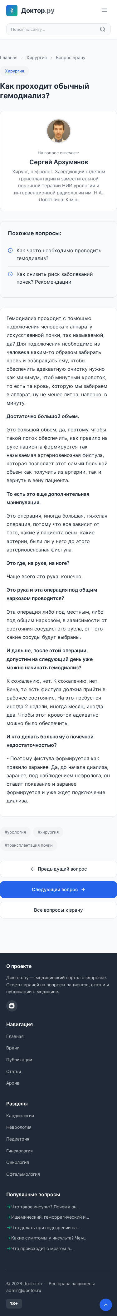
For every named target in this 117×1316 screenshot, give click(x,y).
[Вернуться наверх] (106, 1305)
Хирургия (37, 57)
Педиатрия (17, 1139)
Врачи (12, 1047)
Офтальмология (23, 1174)
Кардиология (20, 1115)
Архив (12, 1083)
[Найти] (102, 29)
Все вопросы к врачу (58, 910)
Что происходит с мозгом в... (42, 1248)
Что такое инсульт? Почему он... (45, 1206)
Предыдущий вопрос (62, 869)
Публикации (19, 1059)
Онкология (17, 1162)
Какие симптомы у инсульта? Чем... (49, 1237)
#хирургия (48, 832)
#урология (15, 832)
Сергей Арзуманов (58, 162)
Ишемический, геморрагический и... (50, 1217)
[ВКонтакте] (11, 1005)
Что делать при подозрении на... (45, 1227)
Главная (8, 57)
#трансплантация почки (29, 845)
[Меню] (104, 10)
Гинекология (19, 1150)
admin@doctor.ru (23, 1290)
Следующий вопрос (55, 889)
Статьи (13, 1071)
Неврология (19, 1127)
